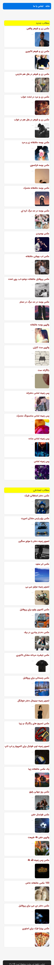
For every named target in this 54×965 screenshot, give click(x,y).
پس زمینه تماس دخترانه (37, 393)
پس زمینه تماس (41, 461)
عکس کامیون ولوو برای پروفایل (34, 609)
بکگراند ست (43, 370)
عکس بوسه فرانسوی (39, 165)
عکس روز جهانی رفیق (39, 792)
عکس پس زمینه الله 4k (38, 860)
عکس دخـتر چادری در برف (36, 632)
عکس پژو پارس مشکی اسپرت (35, 518)
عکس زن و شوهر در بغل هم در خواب (31, 119)
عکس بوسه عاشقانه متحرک (36, 188)
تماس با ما (38, 6)
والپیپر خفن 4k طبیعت (38, 837)
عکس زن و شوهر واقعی (38, 28)
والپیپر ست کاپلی (41, 347)
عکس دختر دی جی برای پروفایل (34, 906)
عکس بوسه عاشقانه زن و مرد (35, 142)
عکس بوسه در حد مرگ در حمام (34, 302)
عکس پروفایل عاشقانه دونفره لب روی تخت (28, 279)
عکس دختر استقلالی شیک (36, 495)
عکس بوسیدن (42, 233)
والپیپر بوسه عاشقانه (39, 325)
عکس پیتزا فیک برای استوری (35, 928)
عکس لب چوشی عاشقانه (37, 256)
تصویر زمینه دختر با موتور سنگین (33, 541)
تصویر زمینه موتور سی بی (37, 587)
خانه (48, 6)
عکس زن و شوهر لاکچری (37, 51)
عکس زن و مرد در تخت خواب (35, 97)
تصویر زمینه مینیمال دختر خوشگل (33, 700)
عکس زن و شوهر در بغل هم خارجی (32, 74)
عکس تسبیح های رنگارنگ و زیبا (34, 723)
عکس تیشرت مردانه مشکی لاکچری (32, 655)
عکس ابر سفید (42, 564)
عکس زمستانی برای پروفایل (36, 678)
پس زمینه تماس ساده (39, 438)
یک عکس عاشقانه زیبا (38, 769)
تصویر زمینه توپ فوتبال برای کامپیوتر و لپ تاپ (27, 746)
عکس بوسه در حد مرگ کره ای (35, 211)
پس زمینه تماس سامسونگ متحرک (32, 416)
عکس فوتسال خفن (40, 814)
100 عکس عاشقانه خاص (37, 883)
